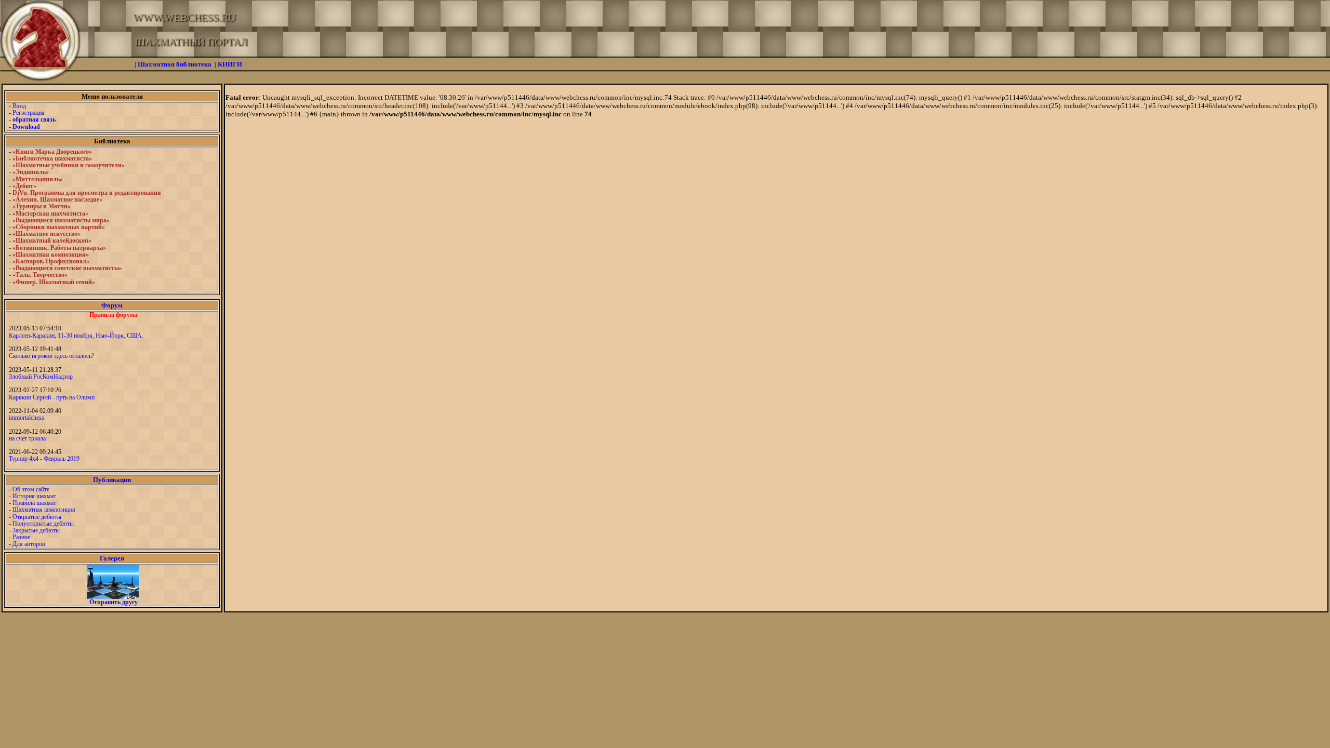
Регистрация (28, 112)
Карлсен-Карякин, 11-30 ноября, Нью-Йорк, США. (76, 335)
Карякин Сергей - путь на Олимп (52, 397)
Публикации (112, 480)
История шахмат (34, 496)
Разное (21, 537)
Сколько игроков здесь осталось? (51, 355)
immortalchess (26, 417)
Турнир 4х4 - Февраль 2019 (44, 458)
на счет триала (27, 438)
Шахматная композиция (43, 509)
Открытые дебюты (36, 516)
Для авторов (28, 543)
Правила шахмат (34, 502)
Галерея (112, 558)
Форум (112, 305)
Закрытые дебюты (36, 530)
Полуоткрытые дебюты (43, 523)
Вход (19, 106)
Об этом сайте (30, 489)
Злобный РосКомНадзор (41, 376)
